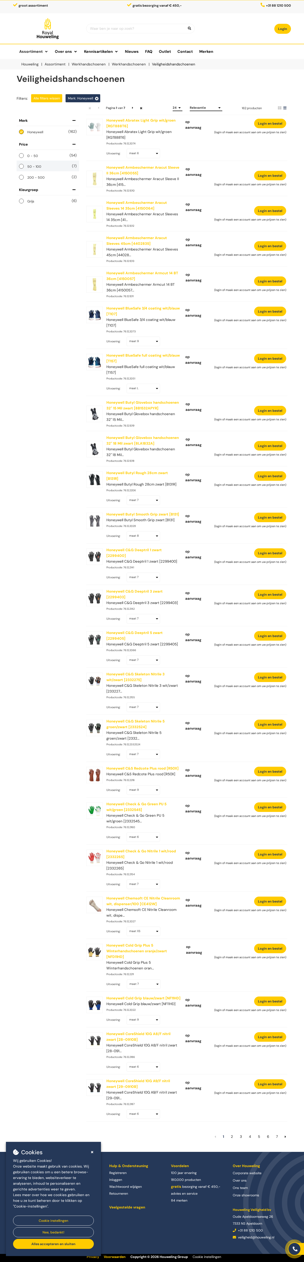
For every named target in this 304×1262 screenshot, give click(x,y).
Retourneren (118, 1193)
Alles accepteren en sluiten (53, 1244)
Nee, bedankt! (53, 1232)
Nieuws (132, 51)
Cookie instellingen (53, 1220)
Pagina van (115, 108)
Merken (206, 51)
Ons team (240, 1188)
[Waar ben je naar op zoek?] (189, 28)
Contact (185, 51)
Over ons (240, 1180)
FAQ (148, 51)
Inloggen (115, 1180)
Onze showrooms (246, 1195)
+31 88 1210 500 (250, 1230)
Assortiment (31, 51)
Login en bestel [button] (270, 123)
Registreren (118, 1173)
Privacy (93, 1257)
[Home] (48, 28)
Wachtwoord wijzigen (125, 1186)
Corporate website (247, 1173)
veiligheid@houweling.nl (255, 1237)
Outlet (165, 51)
